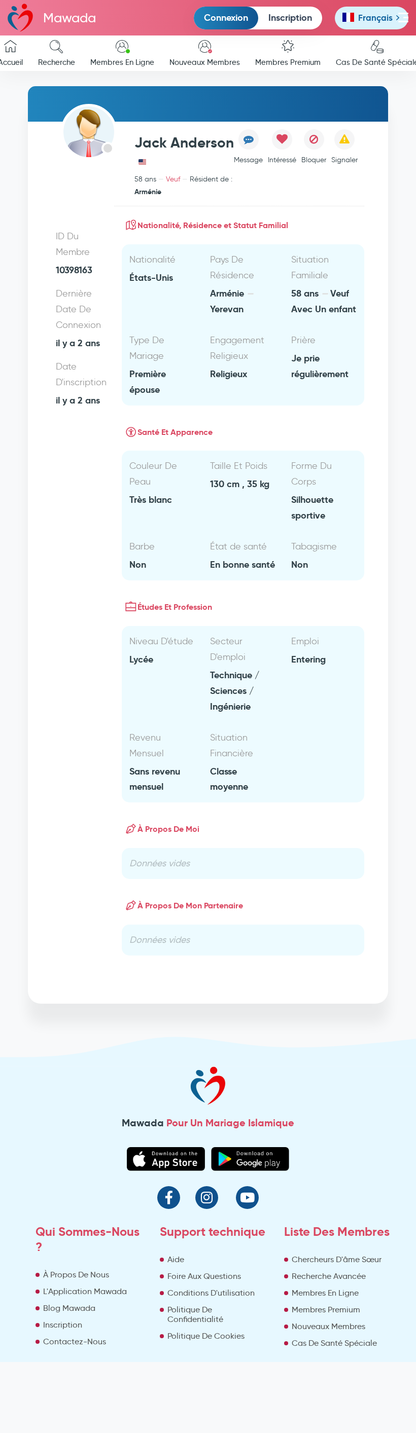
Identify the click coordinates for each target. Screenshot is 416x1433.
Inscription (290, 17)
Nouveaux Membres (204, 62)
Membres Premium (288, 62)
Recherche (56, 62)
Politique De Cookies (206, 1336)
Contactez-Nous (74, 1341)
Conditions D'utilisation (211, 1293)
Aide (175, 1259)
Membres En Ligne (122, 62)
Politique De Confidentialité (195, 1314)
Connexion (226, 17)
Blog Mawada (69, 1308)
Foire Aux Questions (204, 1276)
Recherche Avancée (329, 1276)
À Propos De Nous (76, 1274)
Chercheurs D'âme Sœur (337, 1259)
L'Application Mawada (85, 1291)
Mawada (69, 18)
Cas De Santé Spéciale (334, 1343)
